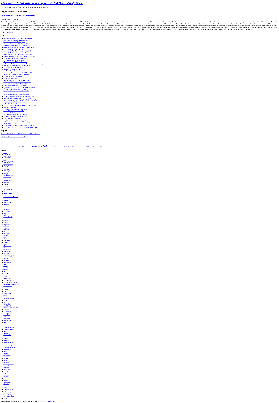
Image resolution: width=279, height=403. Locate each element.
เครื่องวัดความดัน (7, 345)
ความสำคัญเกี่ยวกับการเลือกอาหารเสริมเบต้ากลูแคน (16, 53)
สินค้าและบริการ (7, 320)
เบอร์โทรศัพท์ (6, 369)
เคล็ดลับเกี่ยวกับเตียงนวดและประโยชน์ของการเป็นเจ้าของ (18, 98)
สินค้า (4, 316)
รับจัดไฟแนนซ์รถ (7, 280)
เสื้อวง (5, 378)
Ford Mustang (6, 157)
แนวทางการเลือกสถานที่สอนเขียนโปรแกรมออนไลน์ (16, 65)
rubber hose (6, 169)
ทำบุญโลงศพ (6, 227)
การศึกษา (5, 178)
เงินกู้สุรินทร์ (6, 355)
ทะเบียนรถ (6, 222)
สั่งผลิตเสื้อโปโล (7, 311)
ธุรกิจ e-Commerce (56, 146)
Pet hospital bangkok (8, 164)
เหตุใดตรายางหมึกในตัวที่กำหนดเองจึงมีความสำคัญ (16, 122)
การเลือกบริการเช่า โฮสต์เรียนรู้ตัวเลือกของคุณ (15, 109)
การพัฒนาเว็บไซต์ (38, 146)
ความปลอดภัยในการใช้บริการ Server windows (15, 102)
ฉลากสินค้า (6, 204)
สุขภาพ (5, 324)
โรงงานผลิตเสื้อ (7, 393)
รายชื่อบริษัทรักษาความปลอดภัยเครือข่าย (14, 67)
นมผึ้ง (4, 238)
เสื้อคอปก (5, 376)
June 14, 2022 (10, 19)
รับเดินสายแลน (7, 293)
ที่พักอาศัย (6, 233)
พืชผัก (4, 271)
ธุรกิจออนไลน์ (67, 146)
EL (55, 401)
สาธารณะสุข (6, 313)
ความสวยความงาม (8, 188)
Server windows (7, 170)
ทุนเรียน (5, 235)
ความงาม (5, 186)
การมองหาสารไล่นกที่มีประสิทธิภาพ (12, 76)
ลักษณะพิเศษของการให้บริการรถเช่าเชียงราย (18, 16)
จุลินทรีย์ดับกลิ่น (7, 202)
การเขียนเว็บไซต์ (50, 146)
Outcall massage (7, 162)
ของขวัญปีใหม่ (7, 180)
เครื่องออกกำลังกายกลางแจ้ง (10, 347)
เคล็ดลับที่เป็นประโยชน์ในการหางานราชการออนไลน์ (17, 51)
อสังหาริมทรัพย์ (7, 335)
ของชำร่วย (6, 182)
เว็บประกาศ (6, 375)
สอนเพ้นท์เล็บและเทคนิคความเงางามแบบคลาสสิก (16, 80)
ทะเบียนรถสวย (7, 224)
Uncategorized (6, 171)
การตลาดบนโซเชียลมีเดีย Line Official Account (15, 116)
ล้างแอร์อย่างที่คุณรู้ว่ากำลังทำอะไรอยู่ (13, 49)
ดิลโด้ (4, 215)
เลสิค (4, 373)
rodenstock (6, 167)
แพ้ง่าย (5, 387)
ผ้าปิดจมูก (5, 266)
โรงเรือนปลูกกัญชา (8, 395)
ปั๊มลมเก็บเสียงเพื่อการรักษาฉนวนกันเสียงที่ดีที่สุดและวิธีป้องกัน (19, 72)
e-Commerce (8, 146)
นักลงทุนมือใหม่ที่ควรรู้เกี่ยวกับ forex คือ (13, 111)
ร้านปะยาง (6, 296)
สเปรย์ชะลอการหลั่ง (8, 327)
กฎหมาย (5, 173)
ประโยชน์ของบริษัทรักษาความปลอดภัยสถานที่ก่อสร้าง (17, 82)
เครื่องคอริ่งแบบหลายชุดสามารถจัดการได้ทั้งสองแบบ (16, 83)
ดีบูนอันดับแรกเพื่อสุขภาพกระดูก (11, 107)
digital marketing (7, 156)
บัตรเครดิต (6, 253)
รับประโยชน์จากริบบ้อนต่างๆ (10, 103)
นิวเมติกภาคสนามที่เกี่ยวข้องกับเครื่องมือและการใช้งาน (17, 54)
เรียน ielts (5, 371)
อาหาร (5, 336)
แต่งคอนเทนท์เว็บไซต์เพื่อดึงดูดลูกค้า (95, 146)
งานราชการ (6, 198)
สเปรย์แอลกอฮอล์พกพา (9, 329)
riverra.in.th (6, 166)
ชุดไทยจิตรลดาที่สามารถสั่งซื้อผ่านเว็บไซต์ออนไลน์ (13, 137)
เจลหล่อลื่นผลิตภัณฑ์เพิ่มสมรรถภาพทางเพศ (14, 85)
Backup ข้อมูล (6, 154)
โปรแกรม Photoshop (105, 146)
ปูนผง (4, 264)
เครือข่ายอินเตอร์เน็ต (82, 146)
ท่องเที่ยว (5, 220)
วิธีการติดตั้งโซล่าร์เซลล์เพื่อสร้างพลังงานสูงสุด (15, 62)
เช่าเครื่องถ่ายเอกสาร (8, 364)
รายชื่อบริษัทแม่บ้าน (8, 298)
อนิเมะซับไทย (6, 333)
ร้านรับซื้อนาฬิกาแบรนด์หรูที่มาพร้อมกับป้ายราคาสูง (16, 74)
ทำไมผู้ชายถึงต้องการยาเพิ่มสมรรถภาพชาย (14, 120)
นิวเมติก (5, 242)
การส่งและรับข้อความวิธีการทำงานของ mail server (16, 94)
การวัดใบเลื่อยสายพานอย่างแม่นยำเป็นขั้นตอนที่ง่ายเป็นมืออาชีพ (19, 105)
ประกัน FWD (6, 260)
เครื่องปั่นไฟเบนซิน (8, 342)
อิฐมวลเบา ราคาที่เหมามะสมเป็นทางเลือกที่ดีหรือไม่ (16, 45)
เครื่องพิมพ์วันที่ (7, 344)
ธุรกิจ (4, 237)
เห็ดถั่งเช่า (6, 380)
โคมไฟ (5, 391)
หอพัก (5, 331)
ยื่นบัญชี (5, 275)
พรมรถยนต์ (6, 269)
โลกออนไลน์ (111, 146)
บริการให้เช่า (6, 249)
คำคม (5, 195)
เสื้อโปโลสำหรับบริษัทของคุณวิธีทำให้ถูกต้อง (14, 89)
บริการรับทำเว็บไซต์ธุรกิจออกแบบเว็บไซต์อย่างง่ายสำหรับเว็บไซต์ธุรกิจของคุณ (20, 134)
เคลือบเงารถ (6, 351)
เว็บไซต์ (87, 146)
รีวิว (4, 302)
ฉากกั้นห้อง (6, 206)
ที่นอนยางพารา (7, 231)
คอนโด (5, 191)
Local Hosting (12, 146)
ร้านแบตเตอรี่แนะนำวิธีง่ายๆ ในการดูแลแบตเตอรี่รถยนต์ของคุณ (19, 87)
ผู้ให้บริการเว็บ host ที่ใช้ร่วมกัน (11, 123)
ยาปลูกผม (5, 273)
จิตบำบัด (5, 200)
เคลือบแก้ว (6, 353)
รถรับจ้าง (5, 277)
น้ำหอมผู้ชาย (6, 240)
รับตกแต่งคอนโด (7, 286)
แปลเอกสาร (6, 385)
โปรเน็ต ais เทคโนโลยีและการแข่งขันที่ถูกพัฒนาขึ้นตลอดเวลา (19, 96)
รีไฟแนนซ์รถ (6, 304)
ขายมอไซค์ (6, 184)
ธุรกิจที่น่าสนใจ (62, 146)
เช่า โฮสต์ (5, 358)
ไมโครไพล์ (6, 398)
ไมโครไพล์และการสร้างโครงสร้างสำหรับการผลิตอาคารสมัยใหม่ (20, 127)
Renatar (5, 153)
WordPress (50, 401)
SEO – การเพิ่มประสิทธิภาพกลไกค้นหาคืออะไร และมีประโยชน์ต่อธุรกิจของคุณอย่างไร (25, 63)
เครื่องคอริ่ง (6, 340)
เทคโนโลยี (6, 365)
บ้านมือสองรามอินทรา (9, 255)
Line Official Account (8, 161)
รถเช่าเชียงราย (9, 32)
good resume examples (8, 158)
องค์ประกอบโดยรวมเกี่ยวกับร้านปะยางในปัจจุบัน (15, 40)
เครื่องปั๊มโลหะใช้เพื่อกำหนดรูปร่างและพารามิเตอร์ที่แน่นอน (18, 47)
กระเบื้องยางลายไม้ (8, 175)
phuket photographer (8, 165)
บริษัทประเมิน (6, 251)
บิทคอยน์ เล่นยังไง (8, 257)
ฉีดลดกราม (6, 208)
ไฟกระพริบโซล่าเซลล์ (9, 396)
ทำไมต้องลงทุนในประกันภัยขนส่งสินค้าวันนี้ (14, 58)
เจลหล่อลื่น (6, 356)
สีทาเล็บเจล (6, 322)
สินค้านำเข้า (6, 318)
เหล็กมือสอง (6, 382)
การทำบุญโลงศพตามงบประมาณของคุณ (13, 60)
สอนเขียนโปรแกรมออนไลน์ (10, 307)
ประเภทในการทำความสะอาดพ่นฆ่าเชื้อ (13, 78)
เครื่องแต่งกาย (7, 349)
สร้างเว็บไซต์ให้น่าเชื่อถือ (74, 146)
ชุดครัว (5, 213)
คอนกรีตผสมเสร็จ (7, 189)
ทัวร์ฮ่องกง (6, 226)
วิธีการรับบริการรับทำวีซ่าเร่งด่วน (11, 118)
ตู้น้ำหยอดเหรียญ (7, 218)
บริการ (5, 244)
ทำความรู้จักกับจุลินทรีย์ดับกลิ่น (11, 112)
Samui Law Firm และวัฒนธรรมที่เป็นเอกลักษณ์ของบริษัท (17, 38)
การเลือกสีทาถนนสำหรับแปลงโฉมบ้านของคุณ (15, 114)
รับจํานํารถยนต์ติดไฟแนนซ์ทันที (11, 284)
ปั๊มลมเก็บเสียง (7, 262)
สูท (4, 326)
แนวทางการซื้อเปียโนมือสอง (10, 92)
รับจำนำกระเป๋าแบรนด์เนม (10, 282)
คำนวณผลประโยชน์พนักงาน (10, 197)
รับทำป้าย (5, 289)
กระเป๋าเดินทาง (7, 177)
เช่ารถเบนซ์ (6, 362)
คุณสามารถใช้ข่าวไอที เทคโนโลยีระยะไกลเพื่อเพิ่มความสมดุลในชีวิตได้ (21, 100)
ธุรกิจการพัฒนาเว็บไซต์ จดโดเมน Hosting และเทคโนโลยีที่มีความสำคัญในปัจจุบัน (42, 3)
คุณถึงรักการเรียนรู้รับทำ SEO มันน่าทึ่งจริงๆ (14, 69)
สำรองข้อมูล (6, 315)
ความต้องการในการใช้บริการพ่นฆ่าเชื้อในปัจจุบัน (16, 91)
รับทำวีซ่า (5, 291)
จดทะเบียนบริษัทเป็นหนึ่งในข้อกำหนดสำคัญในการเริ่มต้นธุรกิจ (19, 56)
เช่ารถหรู (5, 360)
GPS (4, 160)
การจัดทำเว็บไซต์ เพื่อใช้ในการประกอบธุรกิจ (22, 146)
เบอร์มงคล (6, 367)
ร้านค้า (5, 295)
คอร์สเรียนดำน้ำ (7, 193)
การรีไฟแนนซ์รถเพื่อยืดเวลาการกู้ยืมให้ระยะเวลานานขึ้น (17, 71)
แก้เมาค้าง (6, 384)
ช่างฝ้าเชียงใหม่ (7, 211)
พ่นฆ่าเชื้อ (6, 267)
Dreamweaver (3, 146)
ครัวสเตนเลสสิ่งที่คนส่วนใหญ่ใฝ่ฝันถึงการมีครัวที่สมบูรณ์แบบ (18, 43)
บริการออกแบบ (7, 246)
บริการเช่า (6, 247)
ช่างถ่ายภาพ (6, 209)
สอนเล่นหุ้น (6, 309)
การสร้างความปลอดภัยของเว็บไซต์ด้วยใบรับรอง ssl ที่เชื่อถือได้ (19, 125)
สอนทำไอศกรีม (7, 306)
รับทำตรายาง (6, 287)
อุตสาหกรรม (6, 338)
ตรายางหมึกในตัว (7, 217)
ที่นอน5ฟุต (6, 229)
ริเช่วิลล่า (5, 300)
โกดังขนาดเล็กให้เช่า (8, 389)
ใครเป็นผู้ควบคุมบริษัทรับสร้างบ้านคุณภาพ (14, 42)
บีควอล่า (5, 258)
